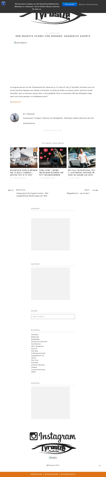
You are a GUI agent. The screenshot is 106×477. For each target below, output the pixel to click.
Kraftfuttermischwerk (38, 353)
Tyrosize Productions (38, 369)
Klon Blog (34, 351)
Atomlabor (34, 334)
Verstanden (69, 4)
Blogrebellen (35, 339)
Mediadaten (51, 474)
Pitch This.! (35, 360)
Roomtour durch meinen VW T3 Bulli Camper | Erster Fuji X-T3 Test (23, 173)
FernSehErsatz (36, 344)
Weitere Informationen (88, 4)
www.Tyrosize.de (29, 123)
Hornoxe (34, 348)
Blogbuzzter (35, 337)
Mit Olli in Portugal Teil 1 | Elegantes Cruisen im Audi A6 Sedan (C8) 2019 (81, 173)
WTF (60, 130)
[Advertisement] (50, 234)
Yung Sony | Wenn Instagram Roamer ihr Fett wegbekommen (51, 173)
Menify (33, 358)
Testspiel (34, 367)
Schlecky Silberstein (38, 365)
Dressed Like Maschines (39, 341)
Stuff (55, 130)
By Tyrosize (29, 114)
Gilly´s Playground (37, 346)
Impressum (36, 474)
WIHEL (33, 372)
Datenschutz (68, 474)
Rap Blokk (34, 362)
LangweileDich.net (37, 355)
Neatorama (17, 102)
